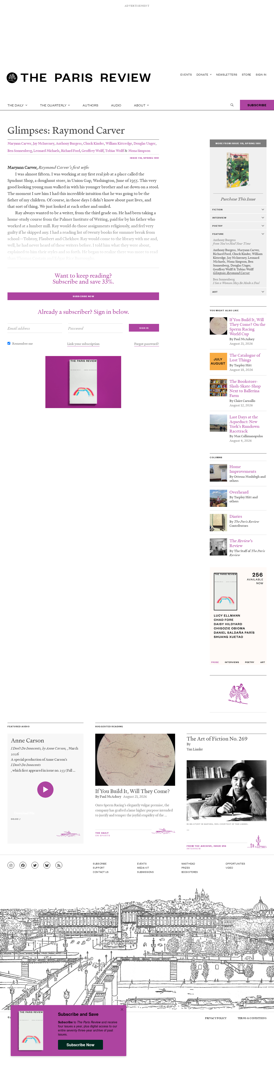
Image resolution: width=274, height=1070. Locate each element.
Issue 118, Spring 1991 (144, 158)
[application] (45, 810)
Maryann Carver (19, 143)
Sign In (261, 74)
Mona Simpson (139, 150)
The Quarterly (53, 105)
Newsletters (226, 74)
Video (229, 867)
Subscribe (257, 105)
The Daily (16, 105)
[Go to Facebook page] (22, 865)
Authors (90, 105)
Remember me (22, 343)
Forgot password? (146, 343)
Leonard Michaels (46, 150)
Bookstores (190, 872)
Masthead (188, 863)
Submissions (145, 872)
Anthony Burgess (69, 143)
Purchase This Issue (238, 199)
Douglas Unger (145, 143)
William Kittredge (119, 143)
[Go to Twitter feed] (34, 865)
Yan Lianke (195, 749)
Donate (203, 74)
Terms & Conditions (252, 1018)
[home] (79, 79)
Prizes (186, 867)
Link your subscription (83, 343)
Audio (116, 105)
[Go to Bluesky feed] (46, 865)
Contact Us (101, 872)
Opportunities (235, 863)
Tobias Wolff (114, 150)
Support (98, 867)
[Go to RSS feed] (58, 865)
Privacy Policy (215, 1018)
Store (247, 74)
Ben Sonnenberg (19, 150)
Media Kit (143, 867)
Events (186, 74)
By (189, 743)
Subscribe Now (80, 1045)
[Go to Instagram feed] (10, 865)
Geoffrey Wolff (93, 150)
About (140, 105)
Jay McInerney (43, 143)
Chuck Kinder (93, 143)
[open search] (232, 105)
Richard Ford (70, 150)
